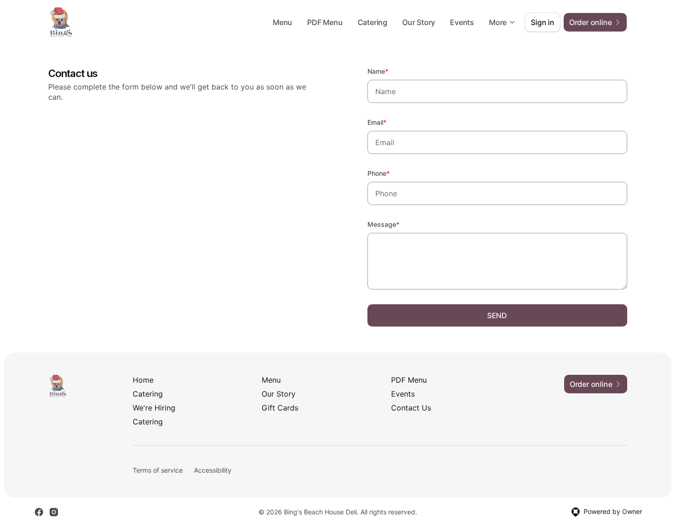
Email (389, 122)
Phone (391, 173)
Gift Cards (280, 407)
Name (390, 71)
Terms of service (158, 470)
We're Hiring (154, 407)
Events (462, 22)
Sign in (542, 22)
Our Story (418, 22)
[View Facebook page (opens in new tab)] (39, 512)
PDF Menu (324, 22)
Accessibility (212, 470)
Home (143, 380)
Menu (282, 22)
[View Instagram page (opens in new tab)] (53, 512)
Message (395, 224)
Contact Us (411, 407)
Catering (372, 22)
